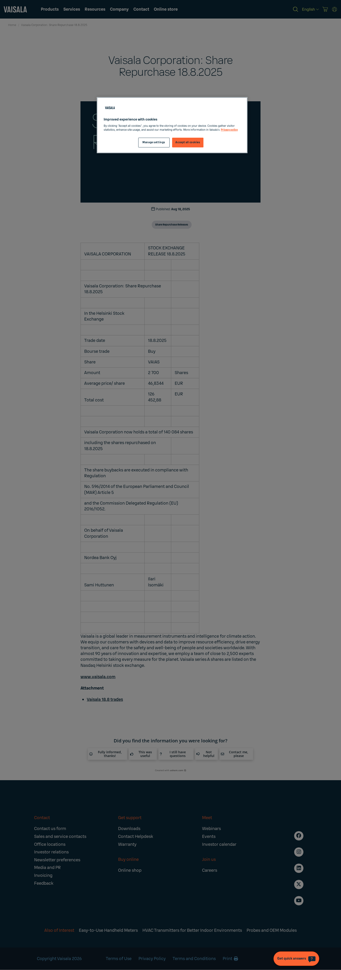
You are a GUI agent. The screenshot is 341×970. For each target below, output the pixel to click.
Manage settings (153, 142)
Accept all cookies (187, 142)
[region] (172, 125)
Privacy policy (229, 130)
